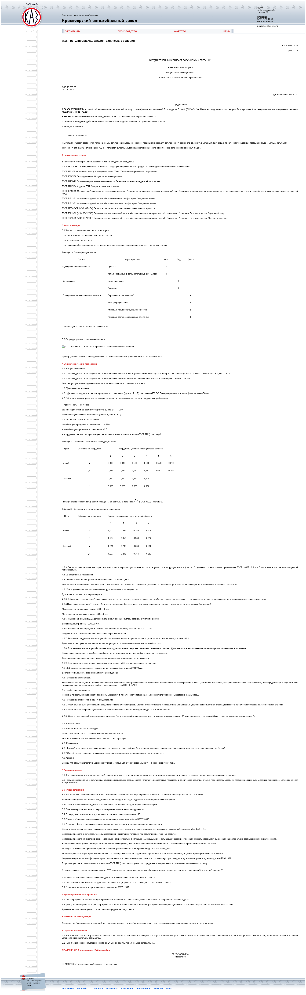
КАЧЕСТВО (180, 31)
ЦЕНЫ (226, 31)
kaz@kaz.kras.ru (270, 26)
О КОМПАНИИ (72, 31)
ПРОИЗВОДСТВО (127, 31)
